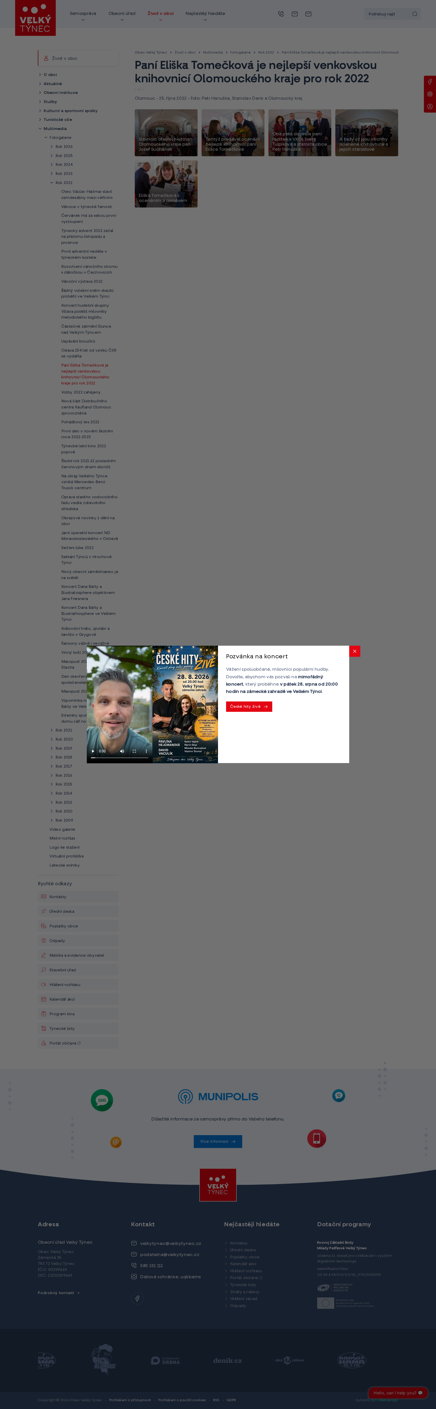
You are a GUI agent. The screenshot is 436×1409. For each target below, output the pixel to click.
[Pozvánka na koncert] (185, 704)
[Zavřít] (354, 651)
